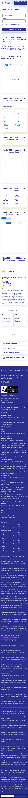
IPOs (7, 487)
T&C (19, 24)
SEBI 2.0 (8, 516)
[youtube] (6, 382)
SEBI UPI (20, 4)
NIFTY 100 (23, 435)
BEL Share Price (21, 468)
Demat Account (18, 486)
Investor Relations (5, 507)
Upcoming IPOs (4, 417)
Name (4, 18)
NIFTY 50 (3, 433)
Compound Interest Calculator (8, 442)
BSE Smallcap (20, 433)
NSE (4, 505)
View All (23, 362)
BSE (1, 505)
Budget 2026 (4, 486)
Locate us (12, 482)
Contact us (3, 482)
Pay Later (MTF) (11, 422)
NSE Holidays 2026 (5, 494)
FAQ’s (8, 482)
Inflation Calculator (20, 450)
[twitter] (4, 382)
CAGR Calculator (16, 443)
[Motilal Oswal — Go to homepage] (6, 3)
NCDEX (9, 505)
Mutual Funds (12, 417)
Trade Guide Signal (12, 456)
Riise (23, 456)
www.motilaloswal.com (10, 788)
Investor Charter (5, 514)
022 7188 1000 (4, 412)
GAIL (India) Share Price (18, 463)
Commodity (9, 489)
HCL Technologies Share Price (8, 466)
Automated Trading (10, 491)
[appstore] (13, 387)
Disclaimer (12, 507)
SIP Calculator (4, 440)
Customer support (20, 482)
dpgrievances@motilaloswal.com (8, 639)
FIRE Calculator (22, 452)
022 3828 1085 (4, 404)
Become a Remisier (16, 479)
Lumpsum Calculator (6, 443)
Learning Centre (14, 472)
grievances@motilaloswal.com (8, 637)
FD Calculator (11, 440)
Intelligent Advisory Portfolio (7, 419)
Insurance (9, 424)
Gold (2, 489)
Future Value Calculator (12, 447)
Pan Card (5, 501)
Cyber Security (4, 517)
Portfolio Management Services (17, 421)
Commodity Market (12, 428)
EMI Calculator (10, 445)
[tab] (6, 65)
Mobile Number (6, 13)
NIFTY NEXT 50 (8, 435)
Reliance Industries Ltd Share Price (9, 468)
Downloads (22, 514)
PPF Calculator (10, 449)
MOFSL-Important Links (17, 505)
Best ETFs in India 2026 (13, 498)
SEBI (6, 505)
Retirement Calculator (21, 442)
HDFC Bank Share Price (6, 461)
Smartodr (3, 516)
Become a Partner (5, 477)
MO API (19, 456)
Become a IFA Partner (6, 479)
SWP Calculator (17, 445)
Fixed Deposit (4, 422)
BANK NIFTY (14, 433)
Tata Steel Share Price (17, 461)
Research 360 (4, 456)
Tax (2, 501)
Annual (3, 218)
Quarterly (8, 218)
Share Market (4, 428)
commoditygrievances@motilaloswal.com (10, 671)
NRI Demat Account (21, 417)
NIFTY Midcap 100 (16, 435)
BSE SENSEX (8, 433)
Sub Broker (23, 487)
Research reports (5, 472)
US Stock (18, 487)
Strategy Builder (4, 458)
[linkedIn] (8, 382)
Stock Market (11, 486)
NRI (4, 489)
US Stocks (17, 419)
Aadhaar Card (11, 501)
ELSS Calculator (17, 449)
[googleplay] (13, 391)
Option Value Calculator (12, 452)
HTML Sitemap (12, 517)
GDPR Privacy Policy (14, 514)
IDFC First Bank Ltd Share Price (8, 465)
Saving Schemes (20, 501)
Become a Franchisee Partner (17, 477)
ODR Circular (13, 516)
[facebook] (1, 382)
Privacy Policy (20, 516)
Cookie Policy (19, 507)
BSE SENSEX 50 (8, 436)
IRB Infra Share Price (20, 465)
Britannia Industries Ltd (21, 466)
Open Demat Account (20, 1)
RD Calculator (18, 440)
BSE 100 (2, 436)
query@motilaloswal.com (7, 402)
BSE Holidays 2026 (14, 494)
